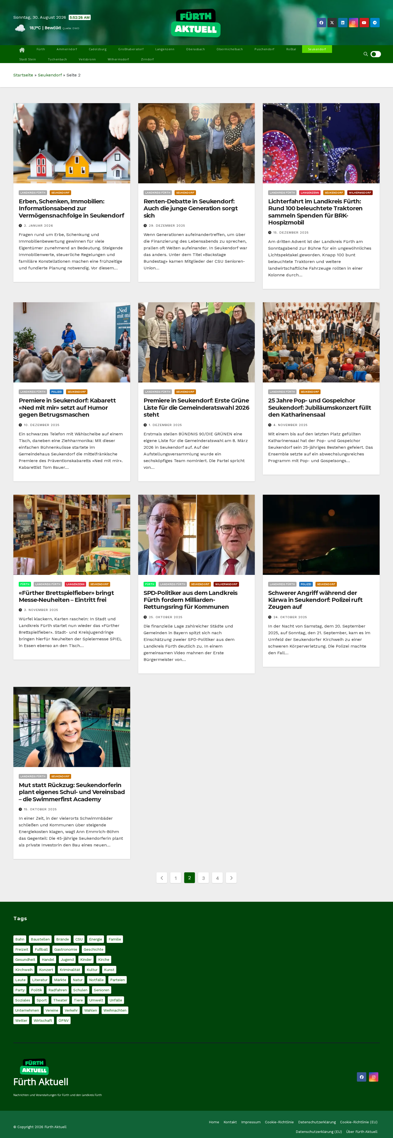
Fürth (41, 49)
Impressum (251, 1122)
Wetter (21, 1020)
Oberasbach (195, 49)
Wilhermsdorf (118, 59)
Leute (20, 980)
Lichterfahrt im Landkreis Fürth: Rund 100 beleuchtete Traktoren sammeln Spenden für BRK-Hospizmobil (315, 212)
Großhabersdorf (131, 49)
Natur (78, 980)
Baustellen (40, 939)
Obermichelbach (230, 49)
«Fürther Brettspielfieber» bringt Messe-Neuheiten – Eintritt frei (66, 596)
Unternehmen (27, 1010)
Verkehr (71, 1010)
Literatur (40, 980)
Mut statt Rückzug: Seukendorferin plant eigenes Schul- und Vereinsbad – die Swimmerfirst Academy (72, 792)
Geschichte (93, 949)
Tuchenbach (57, 59)
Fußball (41, 949)
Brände (62, 939)
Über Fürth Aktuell (361, 1132)
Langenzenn (164, 49)
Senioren (101, 990)
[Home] (22, 50)
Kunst (109, 969)
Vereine (51, 1010)
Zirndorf (147, 59)
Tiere (78, 1000)
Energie (95, 939)
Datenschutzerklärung (317, 1122)
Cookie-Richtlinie (279, 1122)
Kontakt (230, 1122)
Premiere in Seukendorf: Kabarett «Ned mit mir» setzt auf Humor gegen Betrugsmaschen (67, 407)
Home (214, 1122)
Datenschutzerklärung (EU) (319, 1132)
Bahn (19, 939)
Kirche (103, 959)
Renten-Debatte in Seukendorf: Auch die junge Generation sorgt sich (191, 208)
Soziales (22, 1000)
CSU (79, 939)
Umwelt (96, 1000)
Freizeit (21, 949)
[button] (366, 54)
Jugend (67, 959)
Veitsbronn (87, 59)
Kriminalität (70, 969)
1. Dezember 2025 (165, 425)
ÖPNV (64, 1020)
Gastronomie (65, 949)
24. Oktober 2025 (290, 617)
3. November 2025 (41, 610)
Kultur (92, 969)
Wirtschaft (43, 1020)
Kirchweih (24, 969)
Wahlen (90, 1010)
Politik (36, 990)
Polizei (56, 391)
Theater (60, 1000)
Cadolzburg (97, 49)
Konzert (46, 969)
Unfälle (116, 1000)
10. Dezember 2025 (42, 425)
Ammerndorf (67, 49)
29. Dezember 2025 (167, 225)
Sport (42, 1000)
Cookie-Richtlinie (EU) (358, 1122)
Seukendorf (317, 49)
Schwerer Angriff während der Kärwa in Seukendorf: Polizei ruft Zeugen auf (315, 600)
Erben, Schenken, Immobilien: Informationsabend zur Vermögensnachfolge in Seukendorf (71, 208)
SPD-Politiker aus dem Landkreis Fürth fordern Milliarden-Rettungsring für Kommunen (190, 600)
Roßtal (291, 49)
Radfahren (57, 990)
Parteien (117, 980)
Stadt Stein (27, 59)
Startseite (23, 75)
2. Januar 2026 (38, 225)
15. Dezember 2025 (291, 232)
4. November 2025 (290, 425)
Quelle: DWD (70, 28)
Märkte (60, 980)
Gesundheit (25, 959)
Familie (115, 939)
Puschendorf (265, 49)
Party (20, 990)
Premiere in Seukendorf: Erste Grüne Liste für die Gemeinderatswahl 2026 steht (196, 407)
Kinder (86, 959)
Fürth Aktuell (40, 1081)
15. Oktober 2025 (40, 809)
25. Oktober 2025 (166, 617)
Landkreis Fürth (32, 192)
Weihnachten (114, 1010)
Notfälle (96, 980)
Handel (48, 959)
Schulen (80, 990)
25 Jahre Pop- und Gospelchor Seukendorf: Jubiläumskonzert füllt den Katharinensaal (319, 407)
